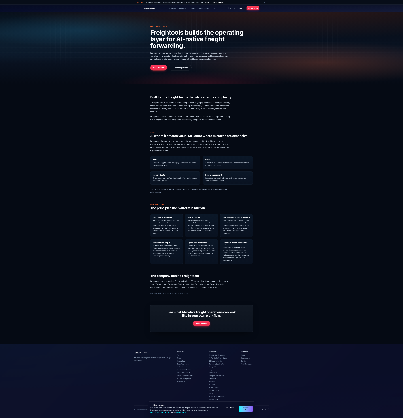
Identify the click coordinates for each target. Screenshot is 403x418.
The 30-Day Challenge (217, 355)
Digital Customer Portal (185, 376)
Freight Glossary (214, 367)
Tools (192, 8)
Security (212, 381)
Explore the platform (180, 68)
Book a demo (253, 8)
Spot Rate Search (183, 364)
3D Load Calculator (215, 361)
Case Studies (204, 8)
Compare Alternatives (216, 376)
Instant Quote (181, 361)
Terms (211, 393)
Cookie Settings (214, 399)
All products (181, 381)
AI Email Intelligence (184, 379)
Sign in (241, 8)
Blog (213, 8)
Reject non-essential (230, 409)
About (243, 355)
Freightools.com (246, 364)
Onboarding (213, 379)
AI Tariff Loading (182, 367)
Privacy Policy (214, 387)
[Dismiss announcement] (264, 2)
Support (212, 384)
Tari (178, 355)
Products (182, 8)
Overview (172, 8)
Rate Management (183, 373)
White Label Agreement (217, 396)
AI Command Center (184, 370)
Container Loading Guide (217, 364)
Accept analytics (246, 409)
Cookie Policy (214, 390)
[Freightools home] (150, 8)
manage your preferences (159, 412)
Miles (179, 358)
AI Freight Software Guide (218, 358)
